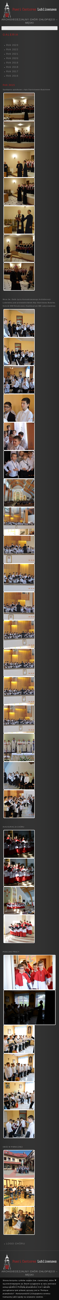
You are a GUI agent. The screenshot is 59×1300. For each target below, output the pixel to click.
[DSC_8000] (19, 1124)
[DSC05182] (19, 220)
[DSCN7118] (19, 776)
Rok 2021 (12, 53)
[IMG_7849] (19, 1192)
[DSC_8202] (29, 972)
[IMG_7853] (19, 1221)
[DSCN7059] (19, 662)
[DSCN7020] (19, 578)
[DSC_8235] (19, 900)
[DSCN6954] (19, 351)
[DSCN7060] (19, 691)
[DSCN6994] (19, 493)
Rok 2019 (12, 62)
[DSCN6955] (19, 380)
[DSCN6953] (19, 323)
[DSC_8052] (19, 1039)
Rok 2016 (12, 75)
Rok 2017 (12, 71)
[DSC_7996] (19, 1096)
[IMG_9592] (19, 1164)
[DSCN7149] (19, 804)
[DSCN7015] (19, 521)
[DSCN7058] (19, 634)
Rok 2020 (12, 58)
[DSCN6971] (19, 464)
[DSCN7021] (19, 606)
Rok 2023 (12, 45)
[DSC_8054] (29, 1007)
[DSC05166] (19, 192)
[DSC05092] (19, 135)
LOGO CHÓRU (15, 1243)
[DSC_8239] (19, 872)
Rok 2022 (12, 49)
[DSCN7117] (19, 747)
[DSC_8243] (19, 844)
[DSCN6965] (19, 408)
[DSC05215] (19, 248)
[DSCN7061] (19, 719)
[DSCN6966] (19, 436)
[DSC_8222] (19, 929)
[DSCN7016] (19, 549)
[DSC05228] (19, 276)
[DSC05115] (19, 163)
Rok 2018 (12, 67)
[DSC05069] (19, 107)
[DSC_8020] (19, 1067)
